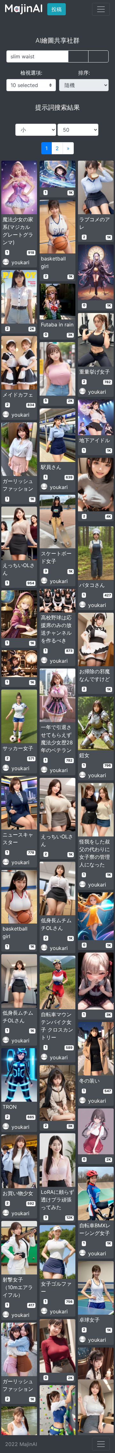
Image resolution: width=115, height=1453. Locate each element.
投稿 (58, 9)
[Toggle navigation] (101, 9)
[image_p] (98, 56)
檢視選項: (31, 72)
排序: (84, 72)
